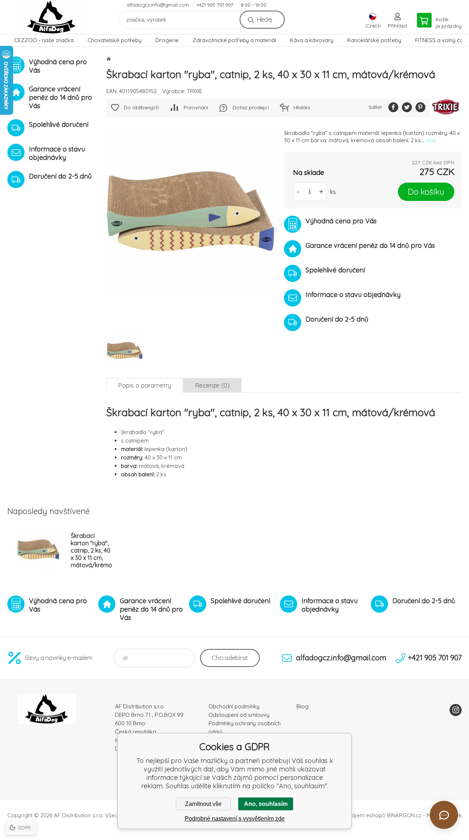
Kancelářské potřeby (374, 40)
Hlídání (301, 107)
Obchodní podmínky (233, 706)
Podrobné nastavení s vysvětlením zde (235, 818)
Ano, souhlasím (266, 804)
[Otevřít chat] (444, 815)
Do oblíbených (141, 107)
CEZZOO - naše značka (44, 40)
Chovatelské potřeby (114, 40)
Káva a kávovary (311, 40)
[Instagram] (456, 710)
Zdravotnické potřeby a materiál (234, 40)
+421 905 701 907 (214, 5)
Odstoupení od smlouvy (238, 714)
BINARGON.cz (404, 815)
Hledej (264, 19)
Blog (302, 706)
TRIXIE (194, 91)
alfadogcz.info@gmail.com (158, 5)
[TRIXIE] (446, 108)
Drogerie (167, 40)
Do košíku (426, 191)
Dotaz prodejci (251, 107)
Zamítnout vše (203, 804)
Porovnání (196, 107)
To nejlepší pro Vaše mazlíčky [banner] (51, 17)
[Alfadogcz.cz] (108, 58)
